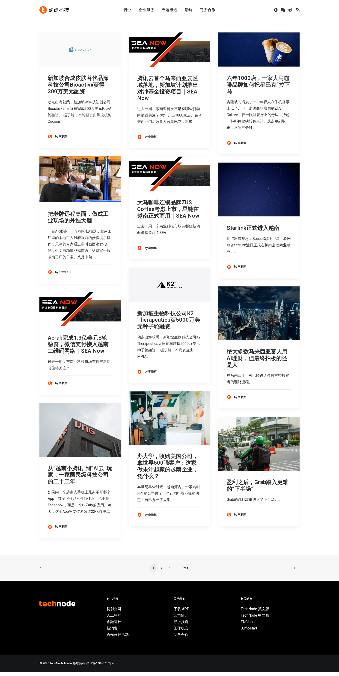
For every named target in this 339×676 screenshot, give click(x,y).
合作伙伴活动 (118, 634)
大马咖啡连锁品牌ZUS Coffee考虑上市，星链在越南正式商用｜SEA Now (168, 209)
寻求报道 (181, 622)
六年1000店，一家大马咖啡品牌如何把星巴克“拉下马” (258, 85)
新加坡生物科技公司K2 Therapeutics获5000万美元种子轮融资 (168, 320)
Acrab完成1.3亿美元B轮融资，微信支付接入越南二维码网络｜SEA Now (78, 344)
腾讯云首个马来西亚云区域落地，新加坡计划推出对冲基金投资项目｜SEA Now (167, 88)
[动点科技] (54, 10)
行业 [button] (128, 10)
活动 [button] (189, 10)
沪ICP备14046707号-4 (100, 663)
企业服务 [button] (146, 10)
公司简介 (181, 615)
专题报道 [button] (169, 10)
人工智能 (114, 615)
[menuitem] (128, 10)
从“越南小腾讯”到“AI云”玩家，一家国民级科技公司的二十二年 (80, 475)
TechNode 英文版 (255, 609)
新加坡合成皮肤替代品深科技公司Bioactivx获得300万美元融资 (78, 85)
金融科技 (114, 622)
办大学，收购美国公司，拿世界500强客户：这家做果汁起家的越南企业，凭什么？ (167, 466)
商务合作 (207, 10)
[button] (276, 10)
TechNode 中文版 (255, 615)
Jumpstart (249, 628)
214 (185, 568)
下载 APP (181, 609)
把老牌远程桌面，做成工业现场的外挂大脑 (78, 217)
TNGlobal (248, 622)
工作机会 (181, 628)
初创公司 (114, 609)
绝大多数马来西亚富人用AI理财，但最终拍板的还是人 (257, 358)
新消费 (112, 628)
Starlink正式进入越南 (253, 228)
